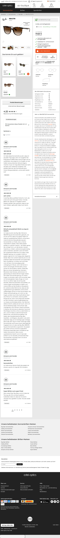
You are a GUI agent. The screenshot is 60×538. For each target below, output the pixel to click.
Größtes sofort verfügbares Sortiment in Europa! (15, 1)
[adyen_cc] (2, 501)
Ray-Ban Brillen (5, 442)
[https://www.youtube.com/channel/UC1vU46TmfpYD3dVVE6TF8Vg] (58, 501)
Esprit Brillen (33, 449)
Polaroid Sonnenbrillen (7, 434)
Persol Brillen (33, 442)
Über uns (3, 483)
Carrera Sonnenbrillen (7, 432)
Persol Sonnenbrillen (6, 430)
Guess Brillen (33, 444)
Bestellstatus (43, 491)
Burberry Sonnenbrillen (34, 434)
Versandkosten (24, 487)
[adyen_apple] (17, 501)
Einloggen (42, 6)
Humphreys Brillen (6, 445)
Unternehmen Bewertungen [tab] (16, 106)
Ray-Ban (20, 14)
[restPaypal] (13, 501)
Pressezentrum (5, 486)
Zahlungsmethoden (25, 486)
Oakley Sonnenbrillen (6, 428)
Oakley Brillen (5, 444)
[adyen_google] (2, 504)
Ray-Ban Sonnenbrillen (7, 426)
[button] (7, 5)
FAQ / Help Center (44, 486)
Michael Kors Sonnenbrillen (35, 428)
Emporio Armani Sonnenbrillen (36, 426)
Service (22, 483)
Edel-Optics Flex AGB (6, 530)
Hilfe (41, 483)
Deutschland (52, 1)
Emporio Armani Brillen (7, 449)
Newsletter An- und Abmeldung (48, 487)
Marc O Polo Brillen (6, 447)
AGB (2, 528)
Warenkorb (51, 6)
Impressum (14, 528)
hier (48, 467)
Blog (41, 489)
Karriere (3, 487)
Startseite (3, 14)
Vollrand (50, 103)
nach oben (56, 524)
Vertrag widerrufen (7, 525)
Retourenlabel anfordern (26, 489)
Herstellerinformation (40, 196)
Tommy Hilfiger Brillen (36, 447)
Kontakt (3, 491)
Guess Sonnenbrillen (33, 430)
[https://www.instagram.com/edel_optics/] (55, 501)
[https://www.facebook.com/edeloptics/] (52, 501)
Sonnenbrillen (12, 14)
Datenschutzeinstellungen (8, 489)
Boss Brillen (33, 445)
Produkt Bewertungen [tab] (16, 102)
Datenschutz (7, 528)
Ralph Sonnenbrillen (33, 432)
